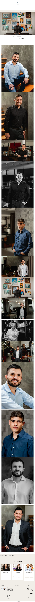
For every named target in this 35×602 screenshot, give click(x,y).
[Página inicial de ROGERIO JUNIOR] (17, 3)
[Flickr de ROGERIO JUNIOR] (30, 593)
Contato (28, 597)
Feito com (17, 601)
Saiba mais (9, 598)
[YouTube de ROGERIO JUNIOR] (32, 593)
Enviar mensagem (29, 588)
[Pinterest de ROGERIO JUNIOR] (31, 593)
